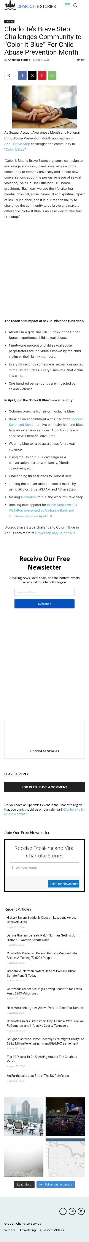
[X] (32, 75)
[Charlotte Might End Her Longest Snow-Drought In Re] (23, 1116)
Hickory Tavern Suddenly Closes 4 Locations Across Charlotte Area (41, 920)
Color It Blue (15, 149)
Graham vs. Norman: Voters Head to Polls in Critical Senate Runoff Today (41, 973)
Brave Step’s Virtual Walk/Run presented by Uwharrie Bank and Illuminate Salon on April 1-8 (43, 510)
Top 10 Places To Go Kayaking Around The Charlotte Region (42, 1059)
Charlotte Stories (19, 59)
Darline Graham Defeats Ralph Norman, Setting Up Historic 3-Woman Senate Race (41, 938)
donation (30, 497)
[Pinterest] (42, 75)
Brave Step (21, 144)
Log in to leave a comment (44, 787)
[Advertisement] (44, 269)
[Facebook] (22, 75)
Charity (9, 21)
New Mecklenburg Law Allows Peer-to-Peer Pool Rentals (45, 1008)
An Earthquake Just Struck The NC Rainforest (38, 1075)
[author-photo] (44, 745)
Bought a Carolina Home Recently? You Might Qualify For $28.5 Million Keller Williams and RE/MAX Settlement (45, 1041)
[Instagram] (72, 1211)
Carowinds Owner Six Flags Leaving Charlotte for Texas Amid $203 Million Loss (44, 991)
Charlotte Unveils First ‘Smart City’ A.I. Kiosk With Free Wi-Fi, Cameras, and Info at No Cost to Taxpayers (45, 1023)
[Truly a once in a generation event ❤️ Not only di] (65, 1116)
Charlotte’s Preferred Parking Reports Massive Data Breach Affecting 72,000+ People (42, 955)
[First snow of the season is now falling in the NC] (23, 1157)
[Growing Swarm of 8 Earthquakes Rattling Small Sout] (65, 1157)
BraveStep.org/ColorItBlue (55, 533)
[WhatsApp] (52, 75)
